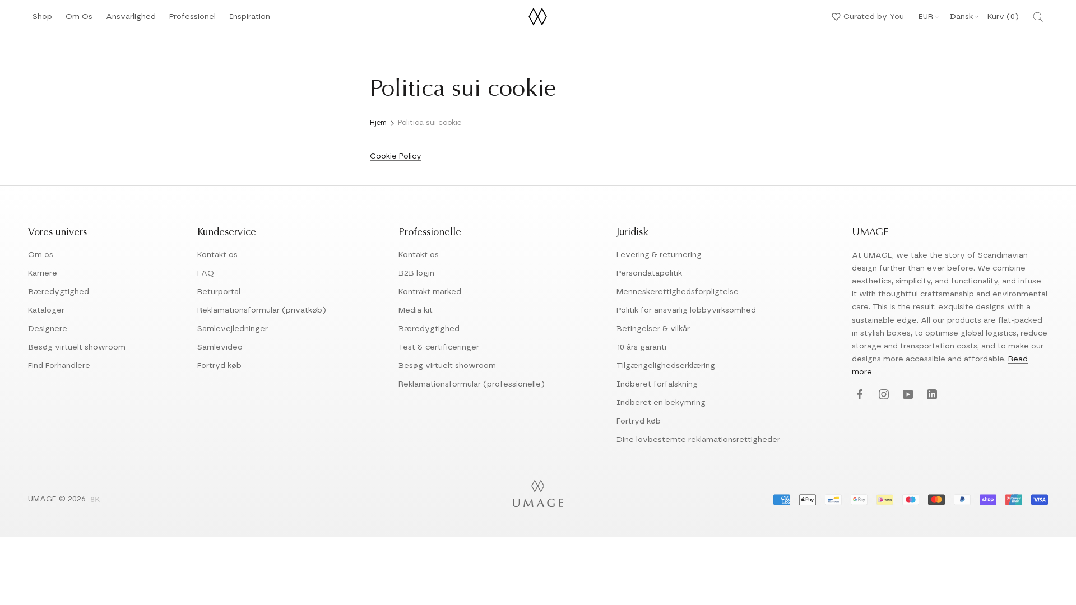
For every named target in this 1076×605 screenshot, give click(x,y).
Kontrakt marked (429, 292)
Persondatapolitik (649, 273)
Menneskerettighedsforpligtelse (677, 292)
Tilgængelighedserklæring (665, 366)
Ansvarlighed (131, 20)
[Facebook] (858, 395)
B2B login (416, 273)
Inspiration (249, 20)
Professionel (192, 20)
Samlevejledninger (232, 329)
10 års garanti (641, 347)
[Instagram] (882, 395)
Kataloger (46, 310)
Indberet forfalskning (657, 384)
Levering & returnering (659, 255)
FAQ (205, 273)
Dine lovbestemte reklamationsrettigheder (698, 440)
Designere (47, 329)
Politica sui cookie (429, 123)
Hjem (378, 123)
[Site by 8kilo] (95, 500)
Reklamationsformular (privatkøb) (261, 310)
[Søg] (1038, 17)
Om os (40, 255)
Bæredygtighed (58, 292)
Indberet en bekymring (661, 403)
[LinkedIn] (930, 395)
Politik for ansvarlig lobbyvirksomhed (686, 310)
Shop (42, 20)
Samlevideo (220, 347)
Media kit (415, 310)
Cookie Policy (395, 156)
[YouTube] (906, 395)
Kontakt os (217, 255)
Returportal (218, 292)
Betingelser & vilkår (653, 329)
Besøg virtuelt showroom (77, 347)
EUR (926, 17)
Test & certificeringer (438, 347)
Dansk (961, 17)
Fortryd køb (219, 366)
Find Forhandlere (59, 366)
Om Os (79, 20)
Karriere (42, 273)
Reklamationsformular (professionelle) (471, 384)
